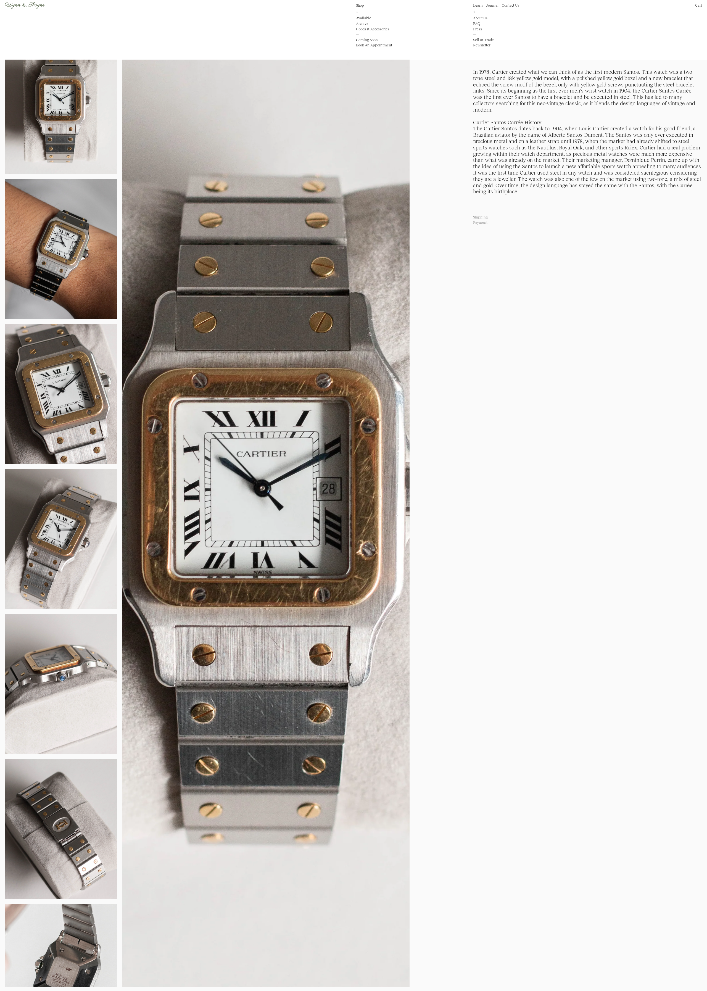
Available (363, 18)
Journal (492, 5)
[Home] (25, 5)
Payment (480, 222)
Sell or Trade (483, 40)
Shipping (480, 217)
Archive (362, 24)
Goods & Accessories (372, 29)
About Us (480, 18)
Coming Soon (367, 40)
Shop (360, 5)
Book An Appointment (374, 45)
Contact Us (510, 5)
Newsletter (481, 45)
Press (477, 29)
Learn (478, 5)
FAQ (476, 24)
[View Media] (266, 510)
